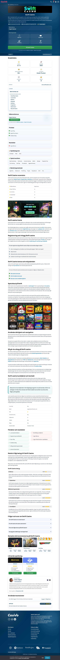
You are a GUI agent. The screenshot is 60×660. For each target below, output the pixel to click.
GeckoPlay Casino (14, 95)
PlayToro (12, 99)
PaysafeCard (11, 359)
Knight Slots (24, 179)
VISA (24, 359)
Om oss (9, 629)
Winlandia (13, 101)
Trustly (42, 239)
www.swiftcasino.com (46, 84)
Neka (43, 657)
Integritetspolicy (34, 636)
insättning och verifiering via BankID (38, 241)
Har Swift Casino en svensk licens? (17, 519)
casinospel (31, 286)
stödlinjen (28, 50)
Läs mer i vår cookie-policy (23, 658)
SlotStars (13, 103)
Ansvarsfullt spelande (35, 631)
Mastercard (30, 359)
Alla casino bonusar (15, 273)
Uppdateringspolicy (12, 636)
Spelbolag (12, 4)
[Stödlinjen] (29, 648)
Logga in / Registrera (45, 599)
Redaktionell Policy (12, 634)
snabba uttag (38, 366)
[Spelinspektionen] (38, 648)
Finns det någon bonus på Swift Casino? (18, 527)
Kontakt (9, 631)
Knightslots (13, 105)
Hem (9, 4)
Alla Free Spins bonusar (16, 276)
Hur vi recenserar (11, 632)
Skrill (41, 358)
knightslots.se (26, 229)
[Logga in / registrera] (55, 1)
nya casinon (16, 265)
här (43, 227)
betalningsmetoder (37, 353)
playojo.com (41, 229)
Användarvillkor (34, 634)
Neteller (45, 358)
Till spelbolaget (15, 573)
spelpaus (31, 50)
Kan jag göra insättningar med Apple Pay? (18, 531)
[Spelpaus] (18, 648)
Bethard (15, 563)
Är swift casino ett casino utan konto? (17, 523)
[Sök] (51, 1)
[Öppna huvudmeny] (58, 2)
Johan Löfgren (42, 24)
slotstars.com (13, 230)
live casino (47, 286)
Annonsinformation (35, 629)
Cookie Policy (33, 638)
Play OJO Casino (14, 108)
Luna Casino (13, 97)
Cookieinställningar (12, 652)
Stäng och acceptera (47, 658)
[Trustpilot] (46, 648)
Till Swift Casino (30, 47)
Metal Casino (13, 106)
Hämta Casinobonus (14, 119)
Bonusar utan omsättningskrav (18, 278)
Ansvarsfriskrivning (35, 632)
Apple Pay (36, 361)
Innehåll (10, 54)
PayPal (9, 361)
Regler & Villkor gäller (37, 50)
